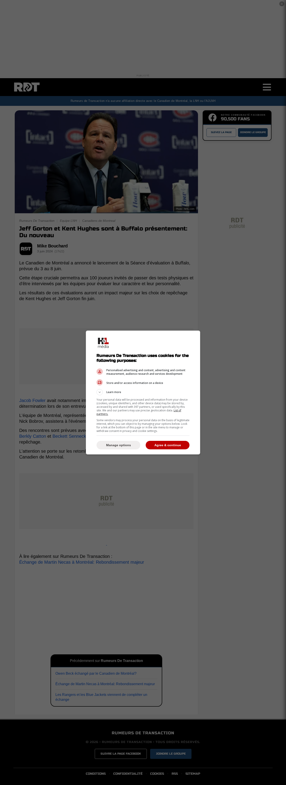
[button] (143, 392)
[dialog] (143, 392)
